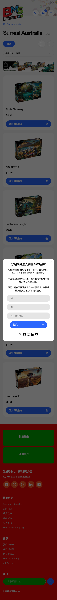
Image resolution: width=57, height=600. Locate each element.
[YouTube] (36, 334)
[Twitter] (20, 334)
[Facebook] (24, 334)
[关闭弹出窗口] (50, 262)
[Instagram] (28, 334)
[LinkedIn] (32, 334)
